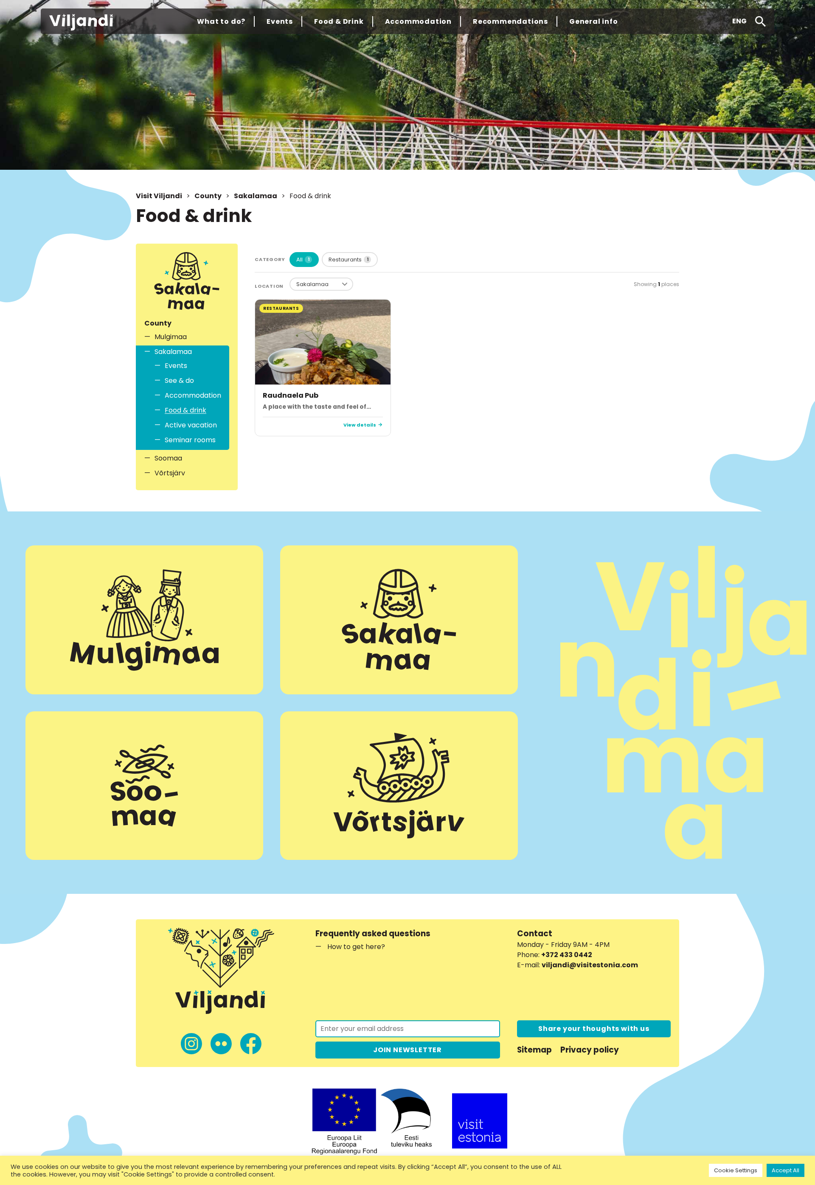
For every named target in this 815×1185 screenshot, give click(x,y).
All (302, 260)
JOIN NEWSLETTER (407, 1050)
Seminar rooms (190, 440)
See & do (179, 380)
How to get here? (356, 947)
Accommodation (192, 395)
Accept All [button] (785, 1170)
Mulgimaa (171, 337)
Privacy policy (589, 1050)
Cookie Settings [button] (735, 1170)
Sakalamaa (255, 196)
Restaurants (348, 260)
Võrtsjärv (170, 473)
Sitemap (534, 1050)
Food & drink (185, 410)
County (208, 196)
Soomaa (168, 458)
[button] (739, 21)
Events (176, 366)
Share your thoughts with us (593, 1028)
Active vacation (191, 425)
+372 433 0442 (566, 955)
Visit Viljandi (159, 196)
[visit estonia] (479, 1120)
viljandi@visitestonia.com (590, 965)
